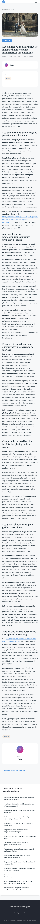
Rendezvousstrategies (20, 906)
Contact (26, 913)
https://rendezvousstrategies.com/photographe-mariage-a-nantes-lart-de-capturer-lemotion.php (20, 219)
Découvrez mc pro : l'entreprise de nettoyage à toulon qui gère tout (19, 869)
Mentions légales (16, 913)
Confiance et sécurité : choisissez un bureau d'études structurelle (19, 805)
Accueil (4, 9)
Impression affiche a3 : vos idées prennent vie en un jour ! (19, 811)
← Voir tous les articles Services (13, 770)
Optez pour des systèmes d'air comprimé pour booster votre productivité (18, 882)
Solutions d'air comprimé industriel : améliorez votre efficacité (16, 889)
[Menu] (36, 1)
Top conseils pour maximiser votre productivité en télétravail (16, 844)
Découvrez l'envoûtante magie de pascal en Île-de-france (18, 824)
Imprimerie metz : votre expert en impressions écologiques (16, 831)
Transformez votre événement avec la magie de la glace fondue (19, 850)
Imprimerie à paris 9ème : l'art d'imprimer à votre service (19, 863)
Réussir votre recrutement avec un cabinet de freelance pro (19, 876)
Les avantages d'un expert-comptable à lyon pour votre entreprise (19, 798)
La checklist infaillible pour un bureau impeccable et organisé (17, 856)
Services (11, 9)
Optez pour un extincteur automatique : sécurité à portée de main (17, 818)
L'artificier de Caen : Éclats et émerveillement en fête (20, 837)
